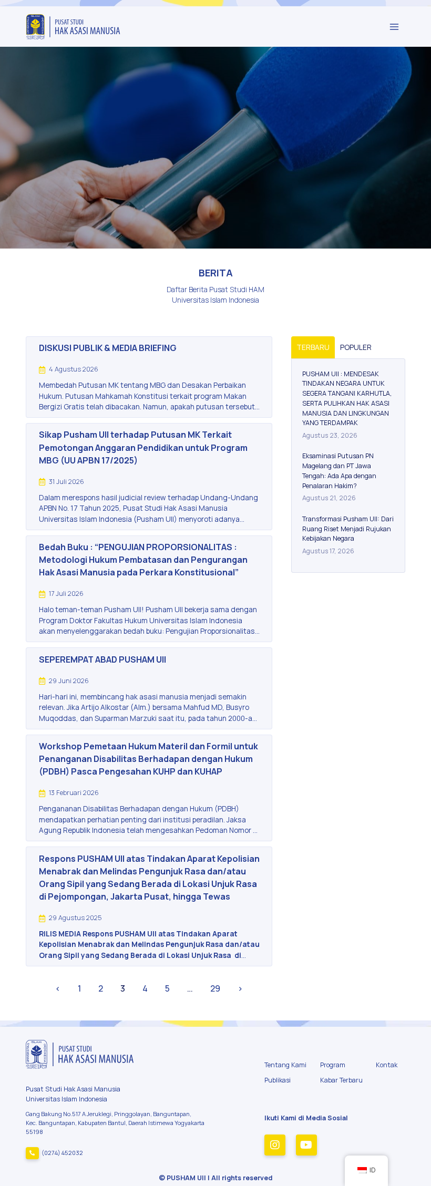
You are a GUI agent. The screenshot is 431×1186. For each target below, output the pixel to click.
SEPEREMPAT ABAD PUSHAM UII (102, 659)
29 (215, 988)
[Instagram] (274, 1145)
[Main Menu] (394, 27)
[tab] (313, 347)
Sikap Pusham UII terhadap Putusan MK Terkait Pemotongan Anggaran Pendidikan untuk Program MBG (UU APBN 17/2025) (143, 447)
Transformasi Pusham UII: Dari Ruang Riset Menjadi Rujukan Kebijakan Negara (348, 528)
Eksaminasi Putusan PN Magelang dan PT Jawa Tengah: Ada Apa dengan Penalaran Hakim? (339, 470)
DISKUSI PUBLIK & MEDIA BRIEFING (108, 348)
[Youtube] (306, 1145)
